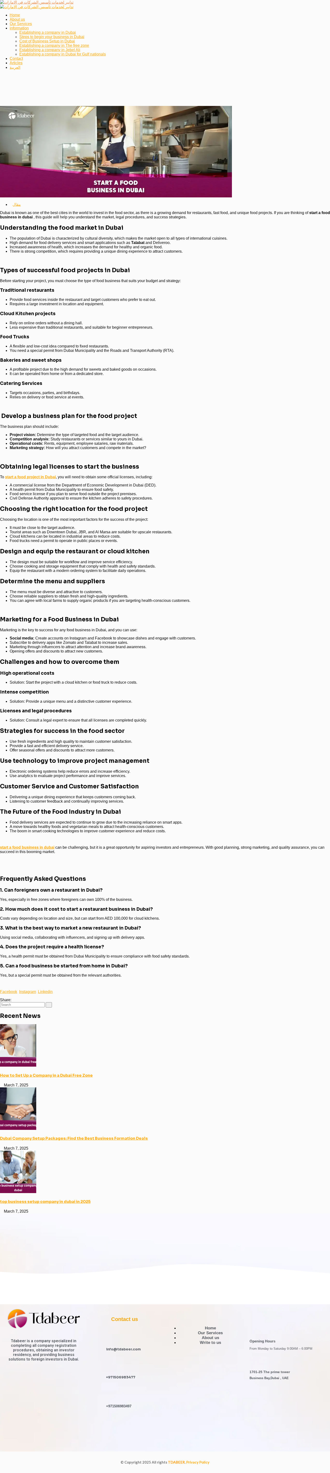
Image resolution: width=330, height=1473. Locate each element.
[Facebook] (13, 1000)
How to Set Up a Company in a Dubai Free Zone (46, 1075)
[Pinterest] (21, 1000)
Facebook (8, 992)
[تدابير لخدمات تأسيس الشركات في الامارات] (36, 2)
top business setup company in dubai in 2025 (45, 1201)
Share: (5, 1000)
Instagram (27, 992)
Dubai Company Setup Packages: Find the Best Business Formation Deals (74, 1138)
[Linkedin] (147, 1426)
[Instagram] (133, 1426)
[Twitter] (17, 1000)
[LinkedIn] (25, 1000)
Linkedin (45, 992)
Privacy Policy (197, 1462)
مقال (17, 204)
